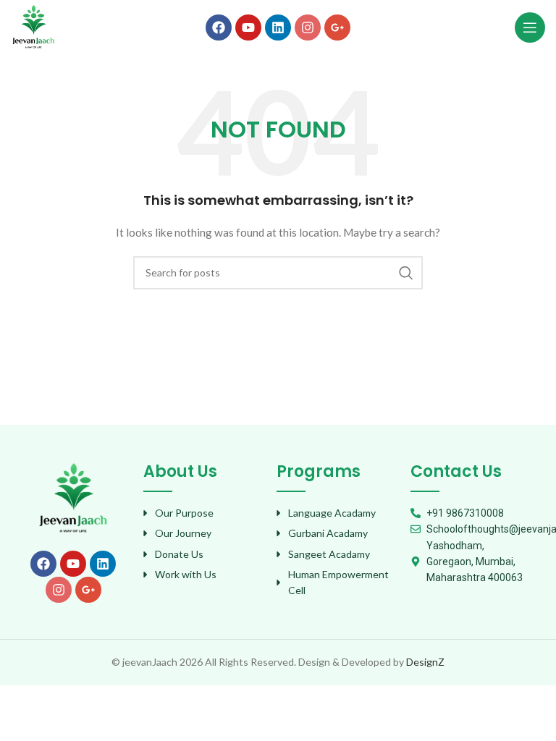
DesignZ (425, 662)
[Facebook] (219, 27)
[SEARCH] (406, 272)
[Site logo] (33, 26)
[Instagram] (308, 27)
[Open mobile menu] (529, 27)
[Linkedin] (278, 27)
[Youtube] (248, 27)
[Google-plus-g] (337, 27)
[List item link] (203, 513)
